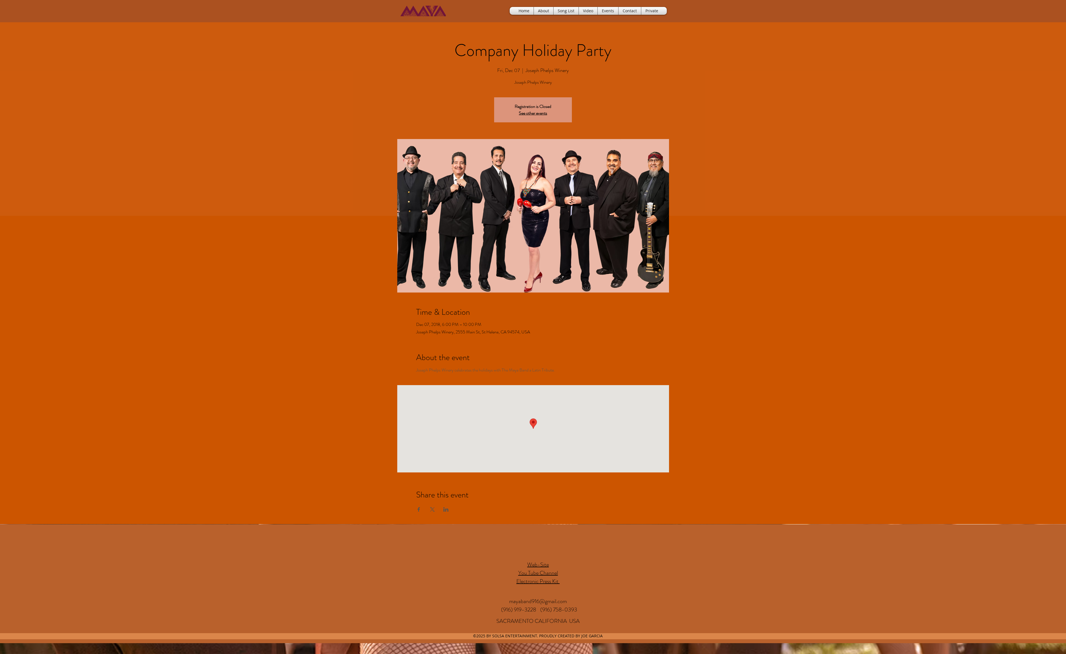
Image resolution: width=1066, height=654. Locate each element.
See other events (533, 113)
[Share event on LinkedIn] (446, 509)
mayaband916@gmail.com (538, 601)
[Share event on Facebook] (418, 509)
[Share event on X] (432, 509)
